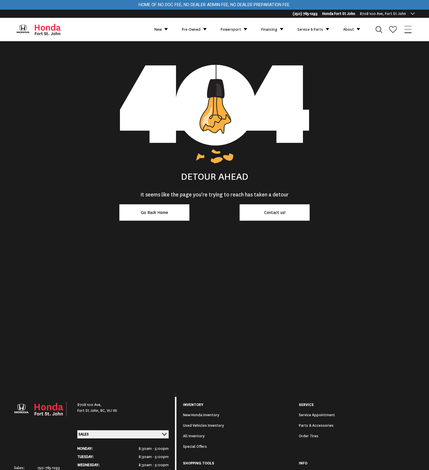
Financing (269, 29)
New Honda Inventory (201, 415)
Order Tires (308, 436)
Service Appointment (317, 415)
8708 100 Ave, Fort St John (383, 13)
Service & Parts (310, 29)
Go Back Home (154, 212)
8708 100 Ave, (89, 404)
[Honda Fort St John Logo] (42, 29)
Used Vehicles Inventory (203, 425)
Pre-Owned (191, 29)
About (348, 29)
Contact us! (274, 212)
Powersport (231, 29)
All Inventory (194, 436)
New (158, 29)
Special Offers (195, 446)
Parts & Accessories (316, 425)
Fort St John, (88, 410)
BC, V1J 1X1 (108, 410)
